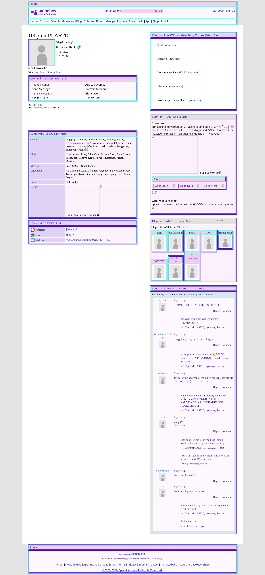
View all (190, 294)
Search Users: (112, 10)
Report (220, 327)
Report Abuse (168, 564)
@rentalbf (71, 229)
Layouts (122, 21)
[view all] (220, 220)
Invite (140, 21)
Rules (77, 564)
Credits (104, 564)
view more (171, 44)
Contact (153, 564)
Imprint (142, 564)
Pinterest (40, 229)
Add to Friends (40, 84)
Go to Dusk (186, 185)
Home (34, 21)
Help (213, 10)
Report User (92, 98)
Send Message (40, 89)
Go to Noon (161, 185)
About (164, 21)
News (68, 564)
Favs (132, 21)
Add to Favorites (95, 84)
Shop (155, 21)
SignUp (230, 10)
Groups (110, 21)
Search (158, 11)
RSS (113, 564)
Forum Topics (55, 72)
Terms (121, 564)
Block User (92, 93)
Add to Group (39, 98)
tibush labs (139, 553)
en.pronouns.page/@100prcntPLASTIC (88, 239)
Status (183, 564)
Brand (94, 564)
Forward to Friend (96, 89)
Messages (68, 21)
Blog (79, 21)
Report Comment (222, 310)
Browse (44, 21)
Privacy (131, 564)
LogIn (221, 10)
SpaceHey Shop (199, 564)
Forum (100, 21)
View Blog (213, 35)
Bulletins (89, 21)
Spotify (39, 234)
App (147, 21)
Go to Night (210, 185)
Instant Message (41, 93)
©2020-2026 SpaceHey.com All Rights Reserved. (132, 570)
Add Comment (205, 294)
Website (39, 240)
